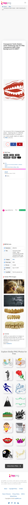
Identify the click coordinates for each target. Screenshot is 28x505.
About (5, 488)
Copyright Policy (13, 488)
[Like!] (8, 144)
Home (5, 6)
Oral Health (7, 157)
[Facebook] (13, 144)
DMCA (23, 494)
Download (23, 210)
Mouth (6, 155)
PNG (9, 6)
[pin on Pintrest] (10, 359)
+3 (19, 157)
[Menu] (25, 2)
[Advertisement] (14, 27)
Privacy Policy (15, 494)
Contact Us (9, 343)
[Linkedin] (18, 503)
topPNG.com (18, 498)
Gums (14, 157)
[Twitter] (9, 503)
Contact (21, 488)
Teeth (11, 155)
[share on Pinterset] (20, 144)
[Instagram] (15, 503)
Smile (17, 155)
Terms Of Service (6, 494)
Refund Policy (13, 496)
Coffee (7, 175)
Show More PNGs (13, 466)
